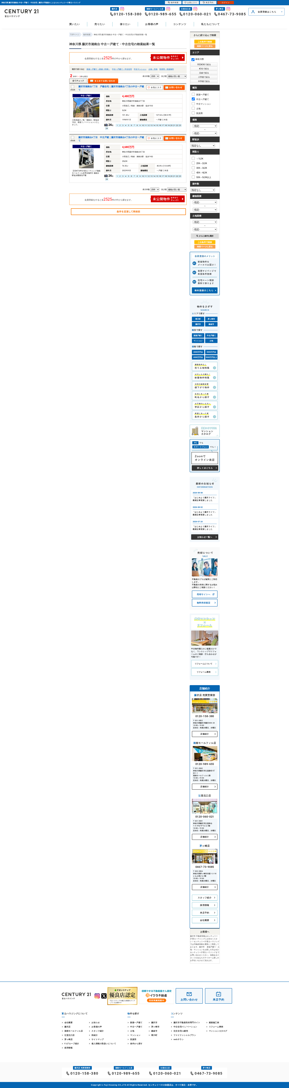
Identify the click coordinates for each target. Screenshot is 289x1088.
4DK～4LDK (201, 172)
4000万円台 (198, 357)
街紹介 (95, 1035)
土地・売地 (152, 69)
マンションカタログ (218, 1031)
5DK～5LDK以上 (203, 177)
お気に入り (192, 3)
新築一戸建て (202, 94)
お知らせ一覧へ (204, 537)
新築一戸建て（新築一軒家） (98, 69)
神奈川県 (199, 59)
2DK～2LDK (201, 163)
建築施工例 (214, 1022)
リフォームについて (203, 664)
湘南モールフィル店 (73, 1031)
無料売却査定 (203, 603)
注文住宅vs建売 (181, 1031)
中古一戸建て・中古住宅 (122, 69)
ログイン (226, 3)
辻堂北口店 (69, 1035)
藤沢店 (67, 1027)
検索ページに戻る (205, 46)
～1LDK (199, 158)
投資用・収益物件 (166, 69)
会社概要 (204, 920)
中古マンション (140, 69)
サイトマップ (98, 1039)
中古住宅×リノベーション (185, 1027)
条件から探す (136, 1043)
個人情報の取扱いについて (104, 1043)
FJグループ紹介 (71, 1043)
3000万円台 (211, 352)
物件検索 (175, 3)
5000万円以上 (211, 357)
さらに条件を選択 (206, 236)
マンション (198, 341)
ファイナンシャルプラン (185, 1035)
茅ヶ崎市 (211, 319)
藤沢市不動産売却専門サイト (187, 1022)
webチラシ (179, 1039)
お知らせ (96, 1022)
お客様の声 (151, 24)
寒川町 (198, 319)
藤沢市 (198, 324)
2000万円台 (198, 352)
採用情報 (204, 905)
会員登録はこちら (267, 12)
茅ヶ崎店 (68, 1039)
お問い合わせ (189, 999)
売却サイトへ (203, 594)
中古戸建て (211, 335)
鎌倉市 (211, 324)
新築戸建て (198, 335)
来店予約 (204, 912)
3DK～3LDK (201, 168)
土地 (198, 108)
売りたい (100, 24)
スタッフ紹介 (205, 897)
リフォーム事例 (203, 672)
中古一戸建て (202, 99)
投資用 (199, 113)
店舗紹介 (204, 734)
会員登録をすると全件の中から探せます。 (109, 58)
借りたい (125, 24)
